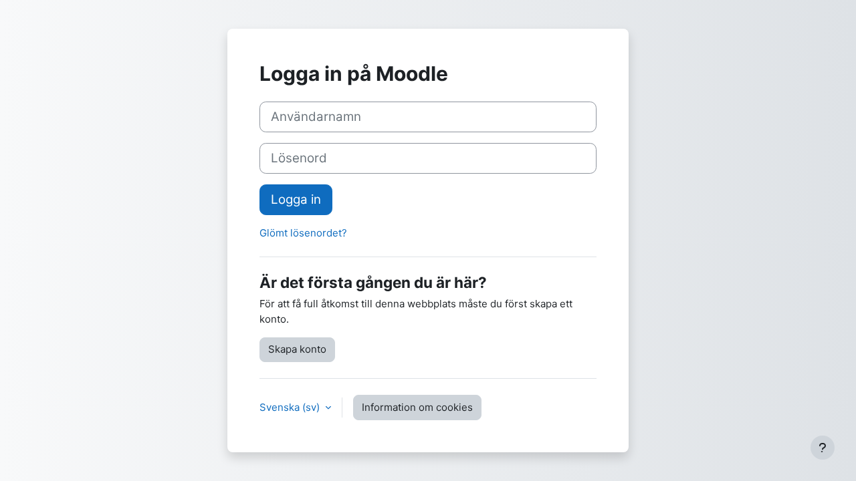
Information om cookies (417, 407)
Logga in (296, 199)
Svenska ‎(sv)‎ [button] (290, 407)
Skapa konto (297, 349)
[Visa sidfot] (823, 448)
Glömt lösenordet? (303, 232)
